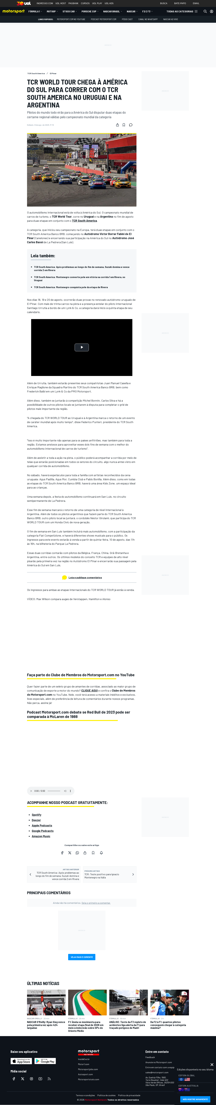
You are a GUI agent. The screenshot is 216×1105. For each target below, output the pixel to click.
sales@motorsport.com (156, 1072)
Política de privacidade (129, 1095)
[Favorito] (124, 125)
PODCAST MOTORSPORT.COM (103, 19)
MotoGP (51, 11)
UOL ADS (109, 3)
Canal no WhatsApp (148, 19)
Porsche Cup (89, 11)
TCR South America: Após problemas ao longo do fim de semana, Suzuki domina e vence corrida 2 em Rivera (82, 268)
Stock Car (69, 11)
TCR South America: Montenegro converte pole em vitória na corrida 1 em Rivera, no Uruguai (79, 278)
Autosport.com (85, 1074)
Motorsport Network (96, 1099)
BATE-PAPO (180, 3)
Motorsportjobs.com (88, 1069)
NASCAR (131, 11)
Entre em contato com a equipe (160, 1067)
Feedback (150, 1057)
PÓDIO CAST (127, 19)
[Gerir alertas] (101, 853)
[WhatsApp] (77, 853)
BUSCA (163, 3)
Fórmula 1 (34, 11)
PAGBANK (73, 3)
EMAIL (196, 3)
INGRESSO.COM (45, 3)
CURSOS (85, 3)
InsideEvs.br (84, 1059)
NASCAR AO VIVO (170, 19)
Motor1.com (83, 1064)
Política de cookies (106, 1095)
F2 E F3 (146, 11)
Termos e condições (85, 1095)
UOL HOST (61, 3)
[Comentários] (131, 125)
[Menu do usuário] (211, 11)
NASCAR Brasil (111, 11)
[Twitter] (70, 853)
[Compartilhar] (117, 125)
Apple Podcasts (42, 825)
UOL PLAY (97, 3)
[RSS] (49, 1079)
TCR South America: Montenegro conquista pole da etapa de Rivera (71, 287)
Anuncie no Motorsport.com (158, 1062)
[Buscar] (205, 11)
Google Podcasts (43, 831)
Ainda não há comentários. (82, 902)
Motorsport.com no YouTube (71, 19)
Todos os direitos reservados (123, 1099)
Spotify (36, 814)
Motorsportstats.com (88, 1079)
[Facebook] (62, 853)
